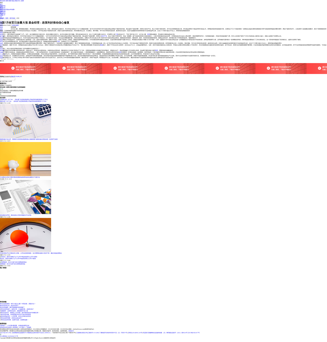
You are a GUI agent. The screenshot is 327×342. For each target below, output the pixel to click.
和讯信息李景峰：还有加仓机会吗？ (11, 318)
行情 (58, 41)
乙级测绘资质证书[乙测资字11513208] (87, 332)
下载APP (2, 15)
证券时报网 (15, 25)
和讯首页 (2, 1)
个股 (116, 34)
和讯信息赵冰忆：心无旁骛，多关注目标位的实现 (16, 316)
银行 (1, 4)
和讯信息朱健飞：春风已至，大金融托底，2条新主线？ (17, 309)
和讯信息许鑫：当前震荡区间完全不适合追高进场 (16, 314)
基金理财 (2, 9)
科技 (1, 49)
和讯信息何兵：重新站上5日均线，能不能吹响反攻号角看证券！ (20, 312)
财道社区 (2, 7)
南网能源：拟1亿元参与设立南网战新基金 (12, 264)
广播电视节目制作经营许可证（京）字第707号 (113, 332)
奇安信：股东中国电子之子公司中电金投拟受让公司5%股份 (18, 258)
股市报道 (12, 18)
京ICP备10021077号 (194, 332)
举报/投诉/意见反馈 (6, 327)
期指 (1, 32)
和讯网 (2, 18)
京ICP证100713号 (5, 332)
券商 (148, 34)
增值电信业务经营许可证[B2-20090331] (38, 332)
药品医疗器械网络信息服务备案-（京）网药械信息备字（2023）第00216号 (165, 332)
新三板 (2, 36)
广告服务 (28, 327)
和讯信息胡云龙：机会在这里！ (9, 305)
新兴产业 (104, 36)
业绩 (120, 52)
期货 (16, 1)
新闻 (7, 1)
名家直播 (2, 11)
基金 (13, 1)
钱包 (1, 56)
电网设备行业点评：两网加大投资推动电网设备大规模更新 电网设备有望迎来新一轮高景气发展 (29, 139)
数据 (101, 45)
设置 (1, 57)
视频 (1, 40)
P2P (1, 17)
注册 (1, 52)
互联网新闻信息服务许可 (19, 332)
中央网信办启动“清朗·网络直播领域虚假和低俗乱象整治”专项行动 (20, 177)
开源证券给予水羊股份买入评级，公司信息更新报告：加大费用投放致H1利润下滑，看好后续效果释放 (31, 253)
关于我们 (22, 327)
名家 (1, 43)
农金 (1, 34)
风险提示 (71, 331)
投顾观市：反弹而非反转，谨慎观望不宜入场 (14, 311)
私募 (1, 27)
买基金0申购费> (10, 9)
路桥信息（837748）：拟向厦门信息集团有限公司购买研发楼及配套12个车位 (23, 101)
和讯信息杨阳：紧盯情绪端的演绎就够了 (12, 307)
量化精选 (2, 13)
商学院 (2, 50)
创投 (1, 29)
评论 (1, 41)
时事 (1, 38)
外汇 (19, 1)
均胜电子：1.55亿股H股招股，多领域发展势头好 (14, 325)
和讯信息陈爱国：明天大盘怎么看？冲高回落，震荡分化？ (17, 303)
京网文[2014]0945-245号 (135, 332)
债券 (22, 1)
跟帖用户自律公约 (16, 76)
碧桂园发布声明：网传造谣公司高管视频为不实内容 (15, 215)
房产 (1, 45)
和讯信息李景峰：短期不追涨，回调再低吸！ (15, 320)
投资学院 (2, 6)
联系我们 (15, 327)
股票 (10, 1)
